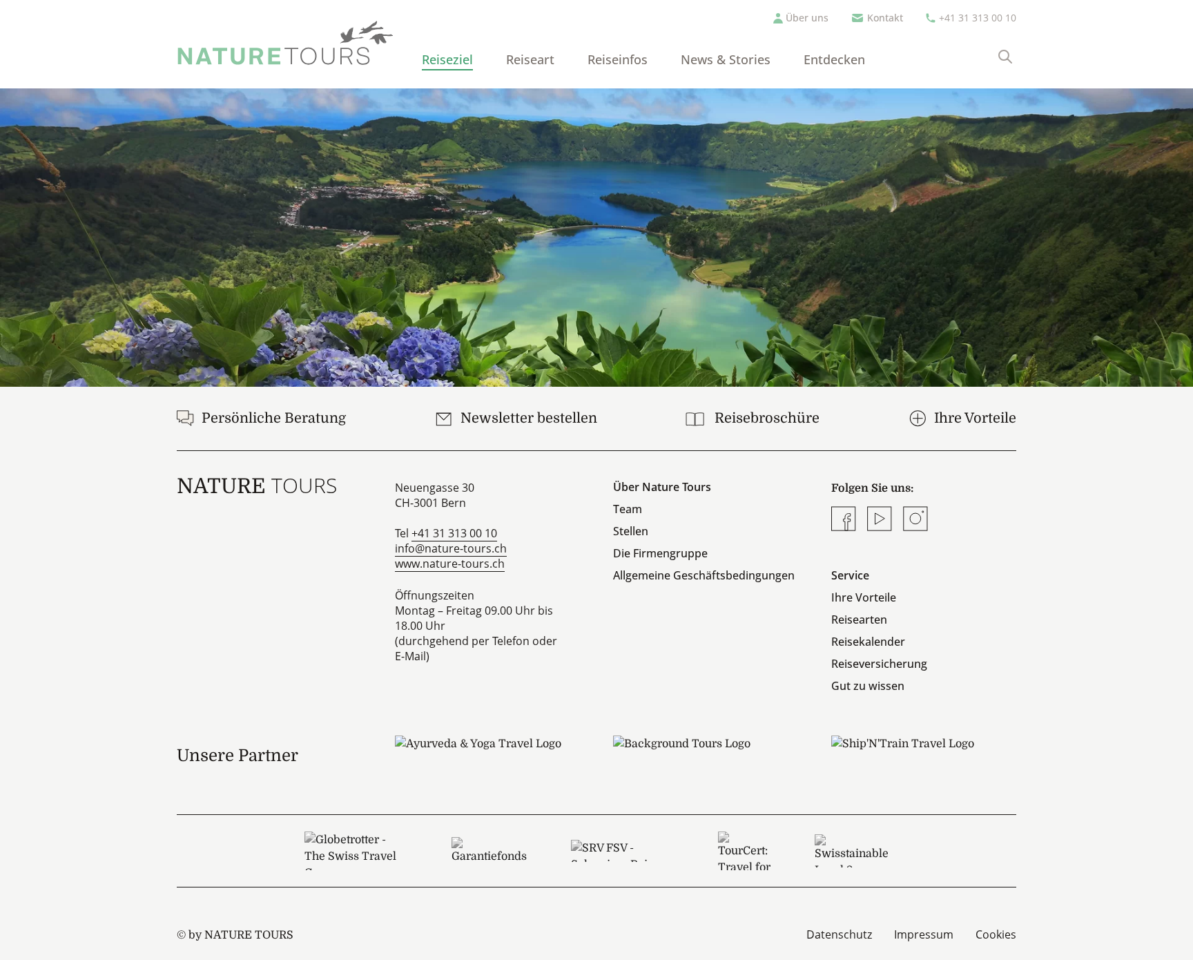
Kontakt (885, 17)
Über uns (807, 17)
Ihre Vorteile (863, 597)
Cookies (996, 934)
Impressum (923, 934)
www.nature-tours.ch (450, 563)
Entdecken (834, 59)
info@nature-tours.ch (451, 548)
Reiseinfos (618, 59)
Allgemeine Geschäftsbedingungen (704, 575)
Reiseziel (447, 59)
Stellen (630, 531)
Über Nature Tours (662, 487)
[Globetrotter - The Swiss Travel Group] (355, 851)
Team (627, 509)
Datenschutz (839, 934)
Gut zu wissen (867, 685)
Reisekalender (868, 641)
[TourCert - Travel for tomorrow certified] (744, 851)
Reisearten (859, 619)
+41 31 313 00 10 (977, 17)
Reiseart (530, 59)
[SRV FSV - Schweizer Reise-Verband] (622, 851)
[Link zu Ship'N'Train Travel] (923, 756)
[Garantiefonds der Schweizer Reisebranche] (489, 851)
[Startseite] (285, 43)
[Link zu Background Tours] (705, 756)
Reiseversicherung (879, 663)
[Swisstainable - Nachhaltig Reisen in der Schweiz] (852, 850)
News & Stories (725, 59)
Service (850, 575)
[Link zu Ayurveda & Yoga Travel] (487, 756)
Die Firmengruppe (660, 553)
